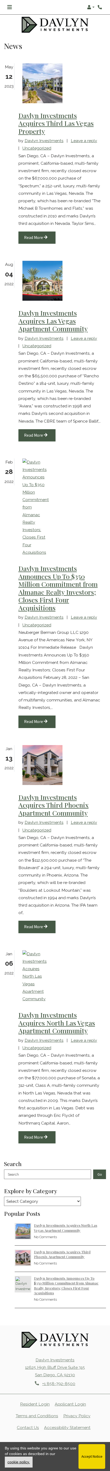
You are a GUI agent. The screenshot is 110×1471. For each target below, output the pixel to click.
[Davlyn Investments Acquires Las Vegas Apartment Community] (32, 281)
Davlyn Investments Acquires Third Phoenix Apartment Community (53, 805)
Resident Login (35, 1404)
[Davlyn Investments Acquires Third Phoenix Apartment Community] (32, 765)
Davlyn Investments (44, 140)
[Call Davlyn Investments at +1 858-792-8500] (100, 7)
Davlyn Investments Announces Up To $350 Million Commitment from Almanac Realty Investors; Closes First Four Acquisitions (58, 587)
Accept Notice (92, 1456)
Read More (34, 237)
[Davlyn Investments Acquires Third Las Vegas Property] (32, 83)
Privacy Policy (77, 1415)
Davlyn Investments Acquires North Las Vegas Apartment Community (56, 1023)
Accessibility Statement (67, 1427)
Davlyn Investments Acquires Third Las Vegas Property (56, 123)
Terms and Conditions (37, 1415)
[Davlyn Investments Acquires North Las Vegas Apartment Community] (32, 976)
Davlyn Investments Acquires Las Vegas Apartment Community (53, 321)
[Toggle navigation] (9, 7)
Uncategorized (36, 148)
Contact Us (28, 1427)
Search (13, 1174)
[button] (91, 7)
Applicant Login (70, 1404)
